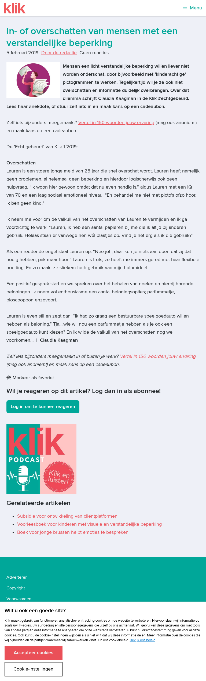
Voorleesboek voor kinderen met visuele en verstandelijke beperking (89, 524)
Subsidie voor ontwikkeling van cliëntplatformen (67, 516)
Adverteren (17, 577)
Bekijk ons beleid (142, 640)
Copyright (15, 588)
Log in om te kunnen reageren (43, 406)
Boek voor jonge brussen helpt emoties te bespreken (72, 532)
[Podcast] (41, 459)
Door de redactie (59, 53)
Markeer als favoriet (32, 378)
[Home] (15, 8)
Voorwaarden (18, 598)
